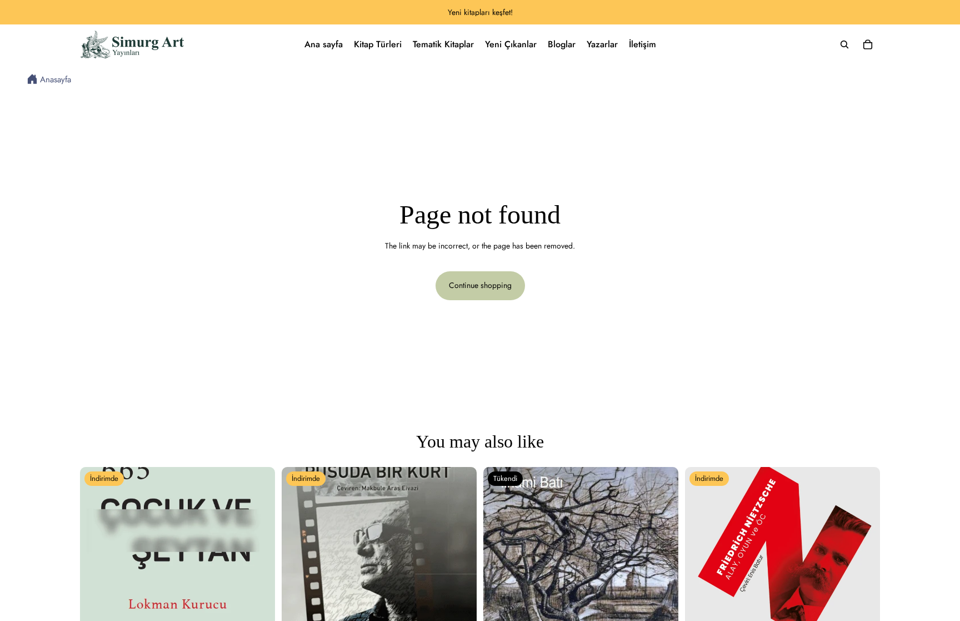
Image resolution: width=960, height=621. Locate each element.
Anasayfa (55, 80)
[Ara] (844, 44)
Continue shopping (480, 285)
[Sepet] (868, 44)
